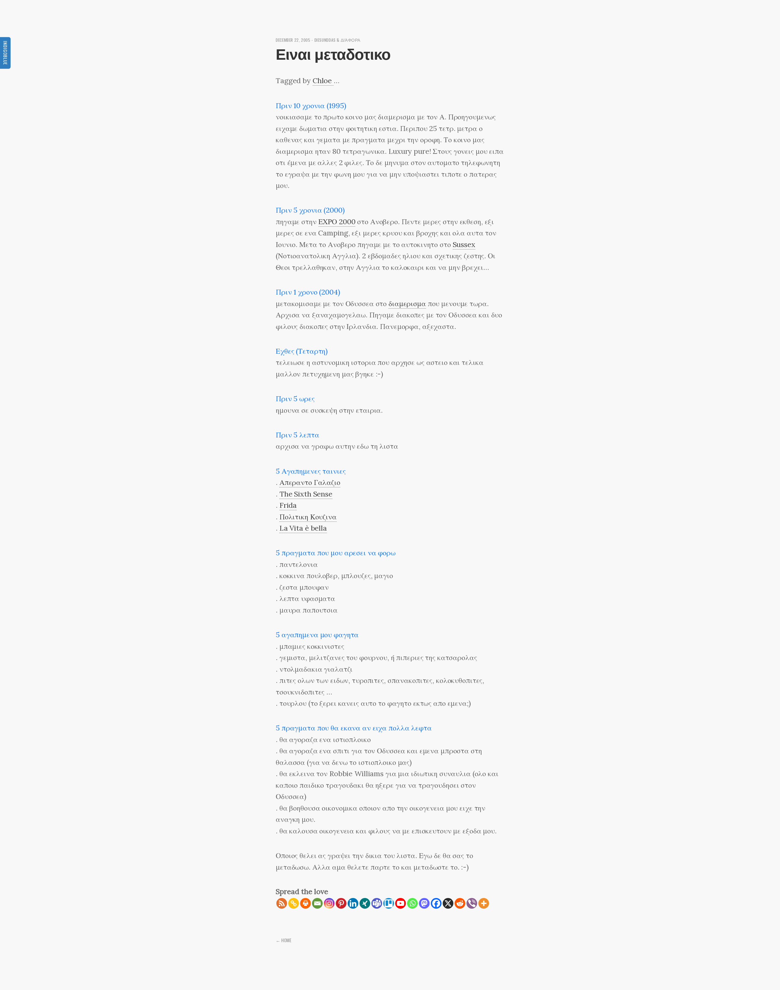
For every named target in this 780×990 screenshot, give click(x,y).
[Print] (305, 903)
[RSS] (281, 903)
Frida (288, 505)
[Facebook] (436, 903)
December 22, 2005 (293, 40)
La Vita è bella (303, 528)
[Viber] (471, 903)
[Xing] (365, 903)
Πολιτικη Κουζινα (308, 517)
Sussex (464, 244)
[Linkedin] (353, 903)
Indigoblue (5, 53)
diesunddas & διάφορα (337, 40)
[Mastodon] (424, 903)
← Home (283, 940)
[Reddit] (460, 903)
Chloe (323, 80)
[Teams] (376, 903)
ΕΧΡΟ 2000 (337, 221)
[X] (448, 903)
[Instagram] (329, 903)
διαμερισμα (407, 303)
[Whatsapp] (412, 903)
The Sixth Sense (305, 494)
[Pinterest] (341, 903)
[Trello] (388, 903)
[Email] (317, 903)
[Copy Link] (293, 903)
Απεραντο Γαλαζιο (309, 482)
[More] (483, 903)
